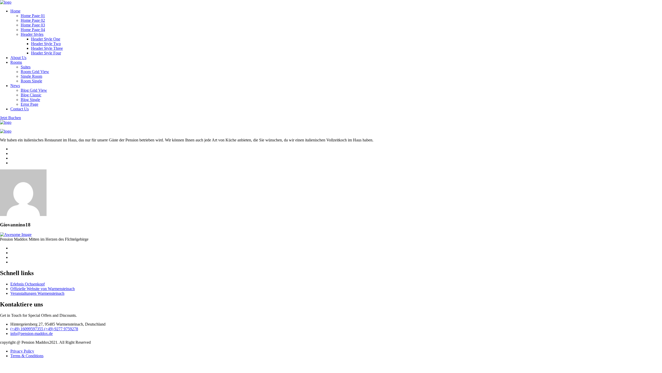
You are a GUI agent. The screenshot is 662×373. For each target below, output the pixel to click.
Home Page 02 (33, 20)
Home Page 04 (33, 29)
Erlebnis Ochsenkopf (27, 284)
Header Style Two (46, 43)
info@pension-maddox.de (31, 333)
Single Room (31, 76)
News (15, 85)
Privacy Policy (22, 351)
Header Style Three (47, 48)
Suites (26, 67)
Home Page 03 (33, 25)
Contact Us (19, 109)
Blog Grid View (34, 90)
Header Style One (45, 39)
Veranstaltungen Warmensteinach (37, 293)
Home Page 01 (33, 15)
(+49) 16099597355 (27, 329)
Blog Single (30, 99)
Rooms (16, 62)
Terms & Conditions (26, 356)
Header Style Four (46, 53)
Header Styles (32, 34)
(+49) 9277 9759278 (61, 329)
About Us (18, 57)
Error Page (29, 104)
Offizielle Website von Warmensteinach (42, 288)
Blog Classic (31, 95)
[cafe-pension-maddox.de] (5, 2)
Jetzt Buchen (10, 118)
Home (15, 11)
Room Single (31, 81)
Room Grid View (35, 71)
